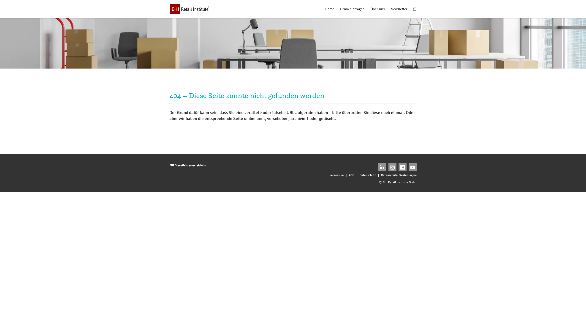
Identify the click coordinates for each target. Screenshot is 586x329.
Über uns (378, 9)
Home (329, 9)
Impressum (336, 175)
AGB (351, 175)
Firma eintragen (352, 9)
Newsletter (399, 9)
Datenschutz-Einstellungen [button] (399, 175)
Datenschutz (368, 175)
